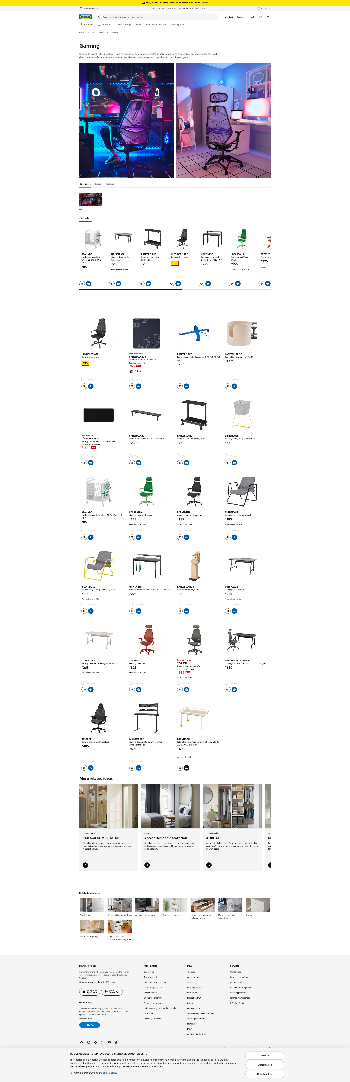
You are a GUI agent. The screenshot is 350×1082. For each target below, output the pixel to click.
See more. (203, 2)
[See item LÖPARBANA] (242, 238)
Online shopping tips (153, 987)
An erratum (149, 1013)
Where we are (193, 977)
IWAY (189, 1029)
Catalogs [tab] (109, 184)
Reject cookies (264, 1074)
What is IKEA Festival (196, 1034)
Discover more (85, 1018)
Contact (203, 8)
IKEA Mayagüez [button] (89, 8)
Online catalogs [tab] (123, 24)
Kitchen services (237, 982)
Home (81, 32)
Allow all (265, 1055)
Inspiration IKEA (194, 998)
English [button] (264, 8)
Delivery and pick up (239, 977)
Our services (235, 972)
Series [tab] (98, 184)
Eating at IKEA (193, 1008)
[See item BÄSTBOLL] (103, 718)
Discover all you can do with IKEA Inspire (97, 982)
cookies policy (109, 1073)
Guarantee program (153, 998)
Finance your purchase (240, 998)
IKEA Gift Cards (237, 1003)
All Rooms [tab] (107, 24)
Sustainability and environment (201, 1013)
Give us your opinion (153, 1018)
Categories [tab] (85, 184)
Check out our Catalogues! (188, 8)
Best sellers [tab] (85, 218)
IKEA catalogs (193, 992)
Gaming (115, 32)
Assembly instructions (154, 1003)
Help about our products (155, 982)
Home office (103, 32)
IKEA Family (155, 8)
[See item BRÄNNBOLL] (92, 238)
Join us (190, 982)
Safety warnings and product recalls (160, 1008)
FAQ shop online (151, 992)
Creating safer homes (196, 1018)
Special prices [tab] (177, 24)
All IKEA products (194, 987)
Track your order (151, 977)
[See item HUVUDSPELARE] (182, 238)
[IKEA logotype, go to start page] (85, 17)
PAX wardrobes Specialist (241, 987)
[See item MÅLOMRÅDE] (151, 718)
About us (191, 972)
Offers (190, 1003)
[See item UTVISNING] (212, 238)
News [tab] (138, 24)
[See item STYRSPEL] (151, 640)
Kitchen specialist (168, 8)
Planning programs (238, 992)
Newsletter (192, 1023)
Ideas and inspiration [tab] (156, 24)
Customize (263, 1065)
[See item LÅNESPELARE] (152, 238)
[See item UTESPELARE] (122, 238)
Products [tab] (88, 24)
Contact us (149, 972)
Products (91, 32)
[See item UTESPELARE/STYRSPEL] (247, 640)
